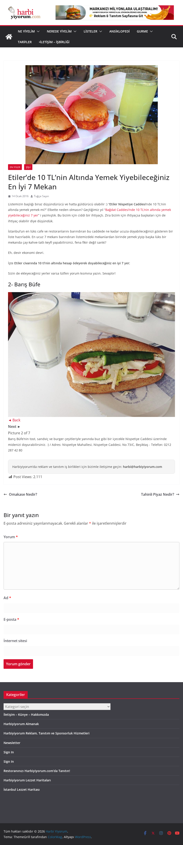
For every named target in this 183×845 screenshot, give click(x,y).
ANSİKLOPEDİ (119, 31)
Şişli (28, 167)
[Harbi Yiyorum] (9, 36)
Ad (7, 597)
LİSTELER (90, 31)
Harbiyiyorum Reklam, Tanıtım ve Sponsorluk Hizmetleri (46, 733)
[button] (37, 31)
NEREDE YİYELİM (59, 31)
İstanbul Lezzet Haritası (22, 789)
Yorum (11, 536)
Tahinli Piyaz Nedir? (157, 494)
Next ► (14, 426)
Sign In (9, 752)
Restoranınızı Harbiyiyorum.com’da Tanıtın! (37, 771)
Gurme (142, 31)
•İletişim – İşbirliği (54, 42)
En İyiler (15, 167)
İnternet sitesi (15, 640)
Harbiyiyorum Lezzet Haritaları (27, 780)
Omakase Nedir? (23, 494)
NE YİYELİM (26, 31)
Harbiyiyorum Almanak (21, 724)
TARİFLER (25, 42)
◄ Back (14, 420)
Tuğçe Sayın (41, 196)
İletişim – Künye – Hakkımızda (26, 714)
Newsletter (12, 743)
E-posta (11, 619)
